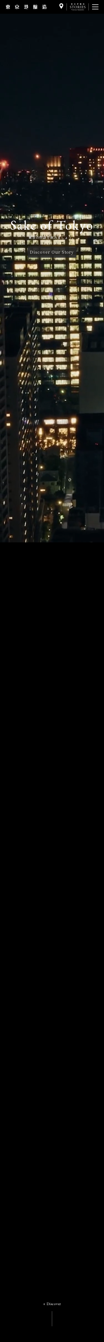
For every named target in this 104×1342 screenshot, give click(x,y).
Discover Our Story (52, 252)
